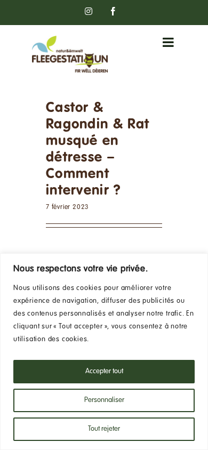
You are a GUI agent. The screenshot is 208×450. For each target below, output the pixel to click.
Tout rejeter (104, 429)
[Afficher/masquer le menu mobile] (169, 42)
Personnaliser (104, 400)
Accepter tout (104, 371)
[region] (104, 351)
